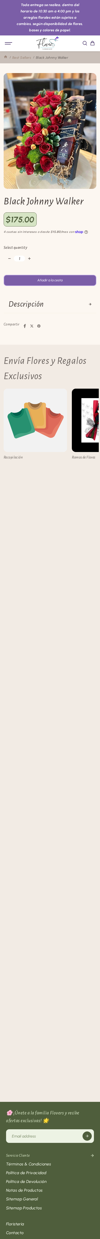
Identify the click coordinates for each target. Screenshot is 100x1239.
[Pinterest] (39, 326)
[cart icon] (92, 43)
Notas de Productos (24, 1190)
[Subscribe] (87, 1136)
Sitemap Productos (24, 1208)
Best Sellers (21, 58)
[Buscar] (85, 43)
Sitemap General (22, 1199)
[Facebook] (25, 326)
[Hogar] (6, 58)
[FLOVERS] (47, 43)
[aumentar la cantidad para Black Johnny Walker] (29, 258)
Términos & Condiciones (28, 1164)
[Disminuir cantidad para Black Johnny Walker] (9, 258)
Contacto (15, 1232)
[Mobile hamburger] (9, 43)
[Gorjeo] (32, 326)
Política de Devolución (26, 1181)
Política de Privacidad (26, 1172)
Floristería (15, 1224)
